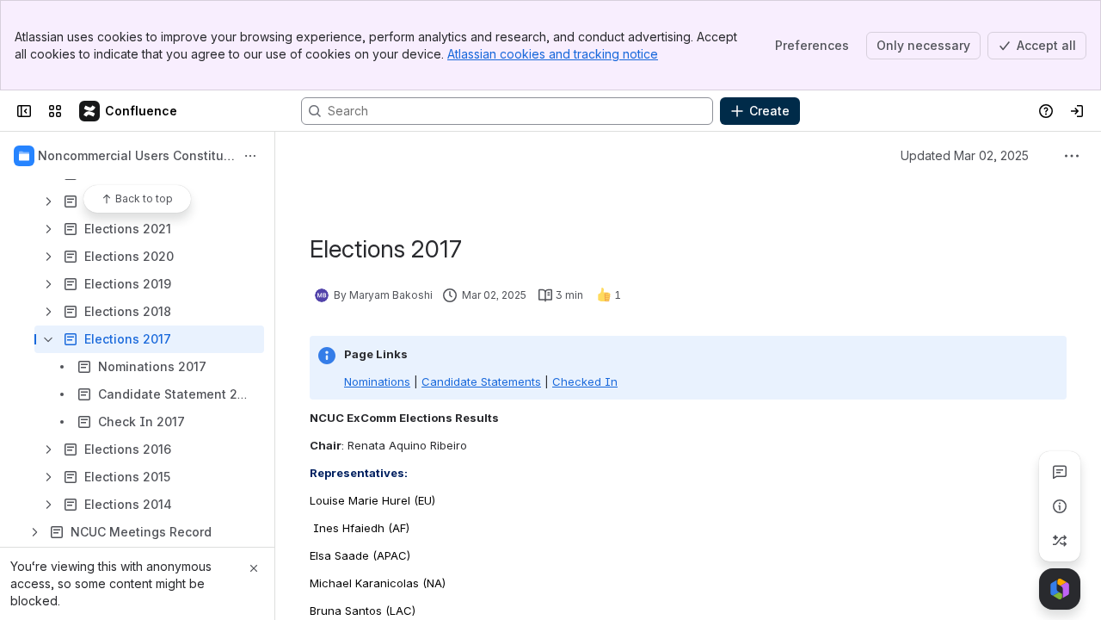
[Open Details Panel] (1059, 506)
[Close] (253, 568)
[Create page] (1059, 541)
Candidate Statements (481, 381)
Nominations (377, 381)
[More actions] (250, 156)
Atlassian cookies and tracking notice (552, 53)
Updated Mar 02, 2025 (965, 155)
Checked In (585, 381)
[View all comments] (1059, 472)
